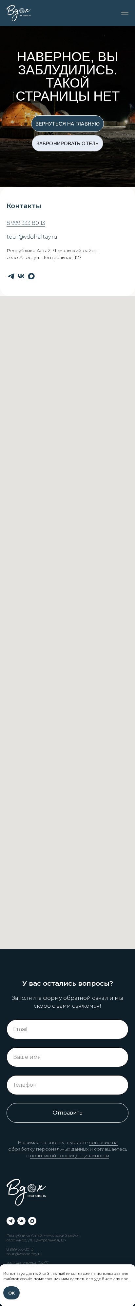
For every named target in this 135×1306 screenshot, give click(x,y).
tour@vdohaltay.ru (32, 237)
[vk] (21, 276)
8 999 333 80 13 (26, 223)
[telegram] (11, 276)
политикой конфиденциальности (69, 1155)
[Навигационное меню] (124, 13)
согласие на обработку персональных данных (63, 1145)
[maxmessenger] (31, 276)
